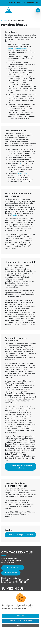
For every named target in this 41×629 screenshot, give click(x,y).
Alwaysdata (23, 173)
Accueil (4, 20)
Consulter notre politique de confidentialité (20, 467)
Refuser (20, 625)
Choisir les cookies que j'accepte (20, 620)
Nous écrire (12, 573)
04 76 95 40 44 (14, 568)
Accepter (20, 616)
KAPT (21, 163)
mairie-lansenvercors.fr (17, 49)
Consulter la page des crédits (20, 535)
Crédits (14, 215)
